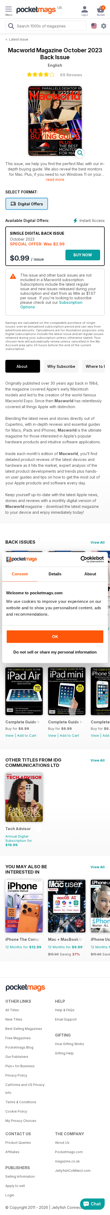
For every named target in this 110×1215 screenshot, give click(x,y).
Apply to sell (15, 1186)
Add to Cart (26, 735)
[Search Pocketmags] (10, 26)
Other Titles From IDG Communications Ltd (33, 760)
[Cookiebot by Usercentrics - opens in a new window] (80, 559)
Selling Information (20, 1176)
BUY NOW (82, 255)
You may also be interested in (26, 866)
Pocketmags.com (69, 1152)
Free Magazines (18, 1038)
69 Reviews (71, 75)
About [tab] (90, 574)
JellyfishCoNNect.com (73, 1171)
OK (55, 636)
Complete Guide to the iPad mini (66, 722)
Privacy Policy (16, 1075)
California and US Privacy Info (25, 1089)
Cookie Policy (16, 1111)
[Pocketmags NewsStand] (34, 10)
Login (9, 1195)
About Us (62, 1143)
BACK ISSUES (20, 542)
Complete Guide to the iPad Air (23, 722)
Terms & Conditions (20, 1102)
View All (98, 542)
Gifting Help (64, 1053)
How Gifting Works (69, 1044)
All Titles (12, 1010)
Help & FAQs (64, 1010)
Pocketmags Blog (19, 1047)
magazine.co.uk (67, 1161)
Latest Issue (18, 39)
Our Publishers (16, 1057)
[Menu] (8, 10)
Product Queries (18, 1143)
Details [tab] (55, 574)
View (9, 735)
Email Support (66, 1019)
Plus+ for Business (20, 1066)
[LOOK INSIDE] (55, 154)
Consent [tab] (20, 574)
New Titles (13, 1019)
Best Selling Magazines (23, 1029)
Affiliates (12, 1152)
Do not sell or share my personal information (55, 652)
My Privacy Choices (20, 1121)
